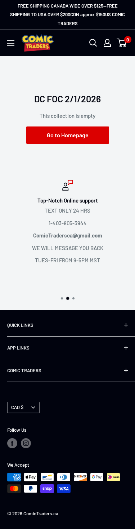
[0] (121, 43)
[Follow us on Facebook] (12, 443)
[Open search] (93, 43)
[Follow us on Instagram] (26, 443)
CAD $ (17, 407)
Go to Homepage (68, 135)
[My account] (107, 43)
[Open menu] (10, 43)
